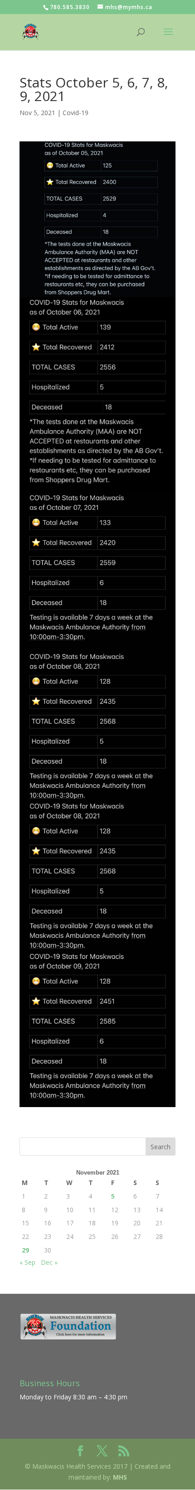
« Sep (27, 1262)
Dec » (49, 1262)
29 (25, 1250)
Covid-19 (75, 112)
